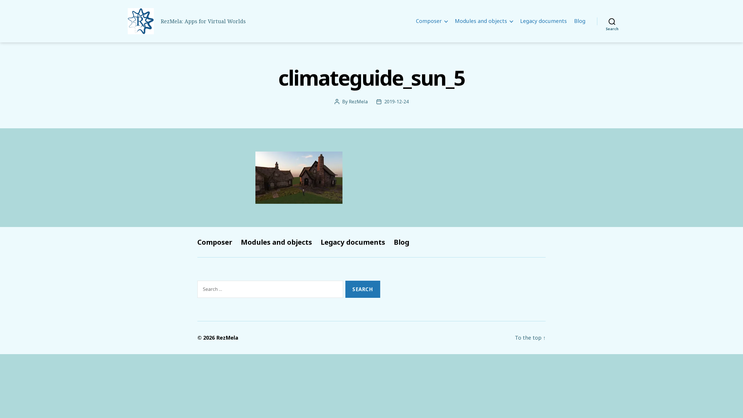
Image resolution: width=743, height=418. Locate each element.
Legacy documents (543, 21)
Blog (579, 21)
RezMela (358, 101)
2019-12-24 (396, 101)
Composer (429, 21)
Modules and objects (481, 21)
